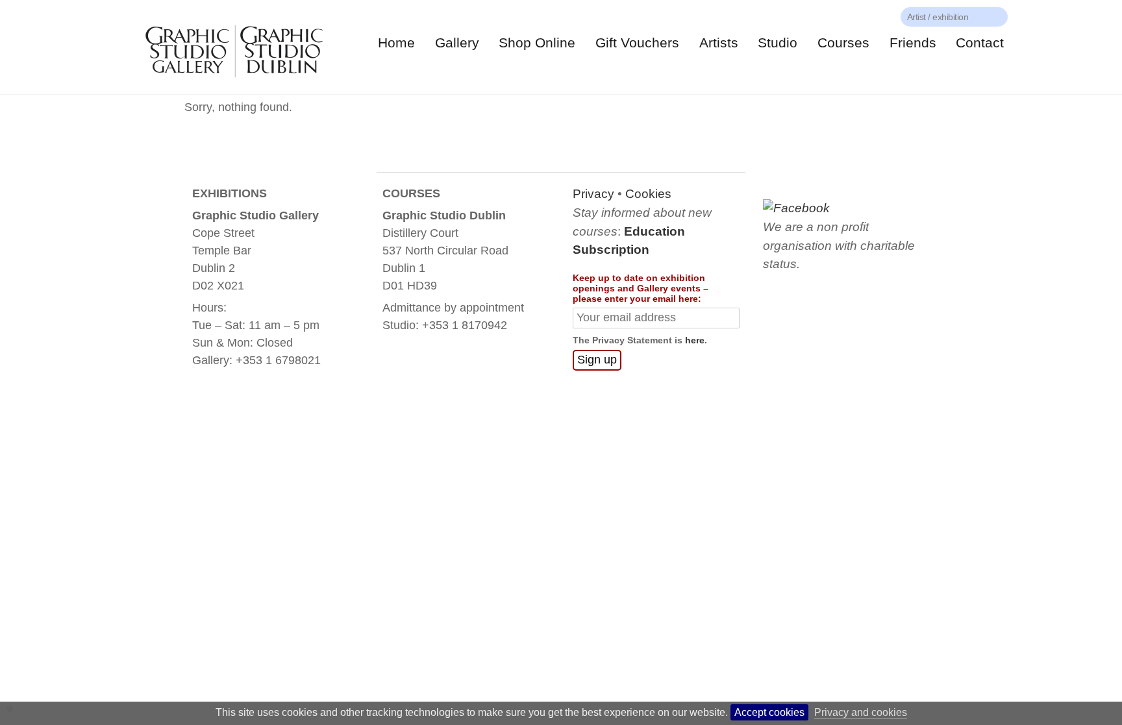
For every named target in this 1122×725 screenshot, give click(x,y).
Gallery (457, 42)
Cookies (648, 194)
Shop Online (537, 42)
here (694, 340)
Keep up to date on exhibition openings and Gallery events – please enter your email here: (640, 288)
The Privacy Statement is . (640, 340)
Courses (843, 42)
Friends (913, 42)
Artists (718, 42)
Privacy (593, 194)
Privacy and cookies (860, 712)
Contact (980, 42)
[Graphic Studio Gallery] (233, 81)
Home (396, 42)
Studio (777, 42)
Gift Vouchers (637, 42)
